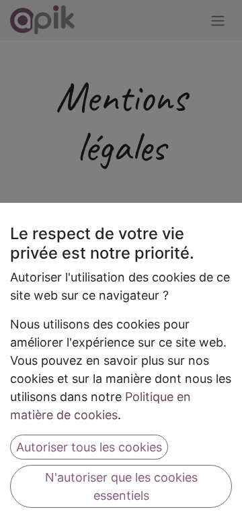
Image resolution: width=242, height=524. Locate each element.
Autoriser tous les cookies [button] (89, 447)
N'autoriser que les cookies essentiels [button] (121, 486)
